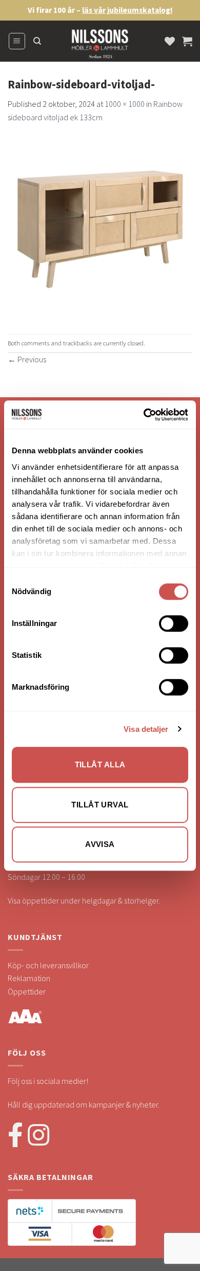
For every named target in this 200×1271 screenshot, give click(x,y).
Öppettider (27, 991)
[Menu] (17, 41)
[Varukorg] (187, 41)
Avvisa (100, 844)
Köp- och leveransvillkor (48, 965)
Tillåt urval (99, 804)
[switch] (173, 623)
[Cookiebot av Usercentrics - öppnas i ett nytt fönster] (143, 414)
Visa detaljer (146, 729)
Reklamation (29, 978)
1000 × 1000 (125, 104)
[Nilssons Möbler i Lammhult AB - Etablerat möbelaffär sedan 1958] (100, 46)
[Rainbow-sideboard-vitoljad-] (100, 228)
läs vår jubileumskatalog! (127, 10)
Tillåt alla (100, 764)
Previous (27, 359)
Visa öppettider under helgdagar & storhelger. (84, 900)
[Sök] (37, 41)
